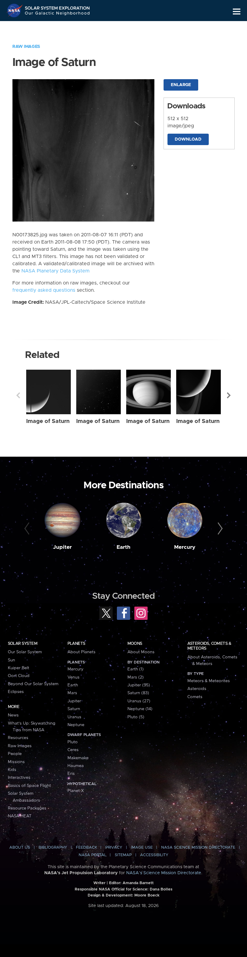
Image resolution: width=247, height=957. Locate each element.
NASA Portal (92, 855)
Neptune (75, 725)
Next (228, 395)
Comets (194, 697)
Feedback (86, 848)
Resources (18, 738)
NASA (15, 10)
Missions (16, 762)
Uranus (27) (138, 701)
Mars (72, 693)
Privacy (113, 848)
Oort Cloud (19, 676)
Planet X (75, 791)
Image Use (142, 848)
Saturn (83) (138, 693)
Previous (18, 395)
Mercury (184, 547)
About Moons (141, 652)
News (13, 715)
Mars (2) (135, 677)
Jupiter (62, 547)
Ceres (73, 750)
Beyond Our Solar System (33, 684)
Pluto (72, 742)
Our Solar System (25, 652)
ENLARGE (181, 85)
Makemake (78, 758)
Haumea (75, 766)
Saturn (73, 709)
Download (188, 139)
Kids (12, 770)
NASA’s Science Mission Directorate (163, 873)
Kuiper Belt (18, 668)
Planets (76, 644)
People (15, 754)
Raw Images (26, 47)
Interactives (19, 777)
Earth (123, 547)
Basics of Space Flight (29, 786)
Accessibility (154, 855)
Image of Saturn (48, 421)
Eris (71, 774)
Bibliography (53, 848)
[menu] (236, 11)
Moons (134, 644)
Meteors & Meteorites (208, 681)
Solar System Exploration (57, 7)
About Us (19, 848)
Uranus (74, 717)
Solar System (22, 644)
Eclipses (16, 692)
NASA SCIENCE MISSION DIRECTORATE (198, 848)
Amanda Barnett (138, 883)
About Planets (81, 652)
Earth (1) (135, 669)
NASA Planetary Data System (55, 271)
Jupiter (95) (138, 685)
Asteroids (196, 689)
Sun (11, 660)
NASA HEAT (20, 816)
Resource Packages (27, 808)
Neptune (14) (139, 709)
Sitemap (123, 855)
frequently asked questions (43, 290)
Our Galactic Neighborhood (57, 14)
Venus (73, 677)
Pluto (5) (135, 717)
